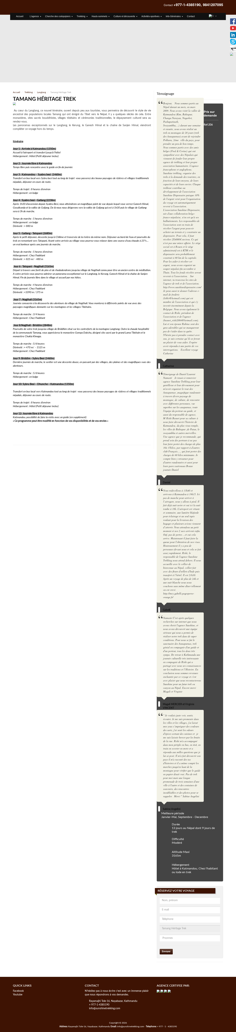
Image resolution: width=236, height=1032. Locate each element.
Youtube (17, 994)
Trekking (29, 92)
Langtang (41, 92)
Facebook (18, 991)
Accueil (16, 92)
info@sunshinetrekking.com (104, 1008)
